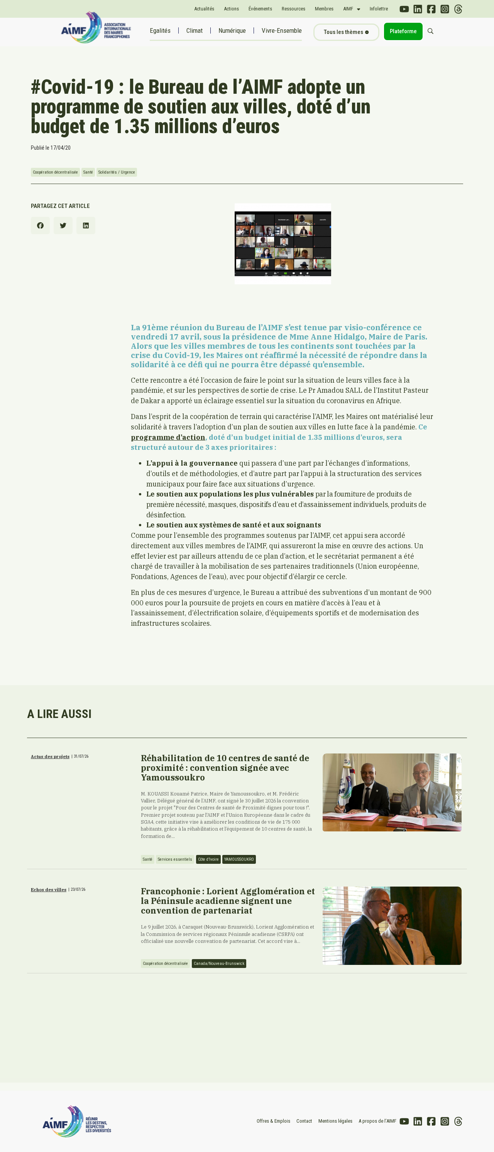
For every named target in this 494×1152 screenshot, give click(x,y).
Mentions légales (335, 1121)
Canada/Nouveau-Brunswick (219, 963)
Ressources (293, 9)
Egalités (160, 30)
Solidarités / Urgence (116, 172)
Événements (260, 9)
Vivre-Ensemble (282, 30)
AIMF (348, 9)
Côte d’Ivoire (208, 859)
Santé (88, 172)
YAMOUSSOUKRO (239, 859)
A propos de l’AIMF (377, 1121)
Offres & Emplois (273, 1121)
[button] (40, 225)
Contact (304, 1121)
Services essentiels (175, 859)
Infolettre (379, 9)
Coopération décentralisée (55, 172)
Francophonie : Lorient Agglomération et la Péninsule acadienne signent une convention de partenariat (228, 901)
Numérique (232, 30)
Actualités (204, 9)
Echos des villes (48, 889)
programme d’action (168, 437)
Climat (194, 30)
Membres (324, 9)
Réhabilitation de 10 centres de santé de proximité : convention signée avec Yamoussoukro (225, 768)
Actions (231, 9)
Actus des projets (50, 756)
